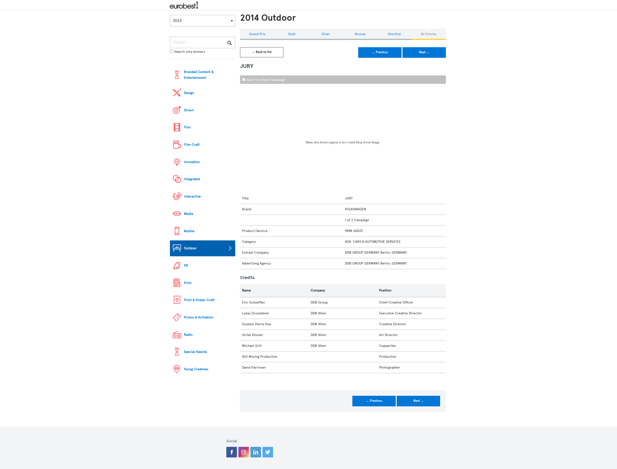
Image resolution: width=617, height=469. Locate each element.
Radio (188, 335)
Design (189, 93)
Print (187, 283)
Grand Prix (257, 34)
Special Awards (195, 352)
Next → (424, 52)
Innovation (192, 162)
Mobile (189, 231)
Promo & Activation (198, 317)
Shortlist (394, 34)
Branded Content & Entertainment (199, 75)
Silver (326, 34)
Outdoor (190, 248)
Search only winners (189, 52)
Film (187, 127)
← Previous (380, 52)
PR (186, 266)
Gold (291, 34)
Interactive (192, 196)
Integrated (192, 179)
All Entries (428, 34)
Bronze (360, 34)
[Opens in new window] (231, 452)
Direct (189, 110)
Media (188, 214)
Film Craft (192, 145)
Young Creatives (196, 369)
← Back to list (262, 52)
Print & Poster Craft (199, 300)
